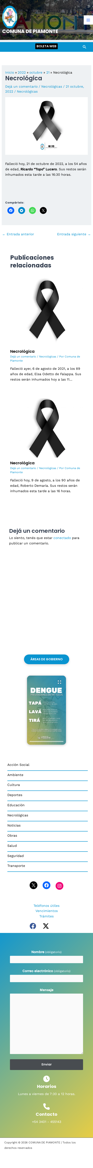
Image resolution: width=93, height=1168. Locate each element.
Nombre (46, 952)
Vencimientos (46, 911)
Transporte (16, 866)
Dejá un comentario (21, 87)
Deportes (14, 795)
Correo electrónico (46, 971)
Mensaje (46, 990)
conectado (62, 538)
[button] (46, 46)
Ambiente (15, 775)
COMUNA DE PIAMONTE (30, 31)
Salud (12, 846)
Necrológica (22, 351)
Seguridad (15, 856)
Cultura (13, 785)
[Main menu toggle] (88, 20)
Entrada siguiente (74, 234)
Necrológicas (51, 87)
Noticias (14, 825)
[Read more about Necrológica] (46, 309)
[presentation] (46, 741)
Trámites (46, 916)
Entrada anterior (18, 234)
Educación (16, 805)
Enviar (47, 1064)
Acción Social (18, 765)
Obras (12, 836)
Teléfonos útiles (46, 906)
